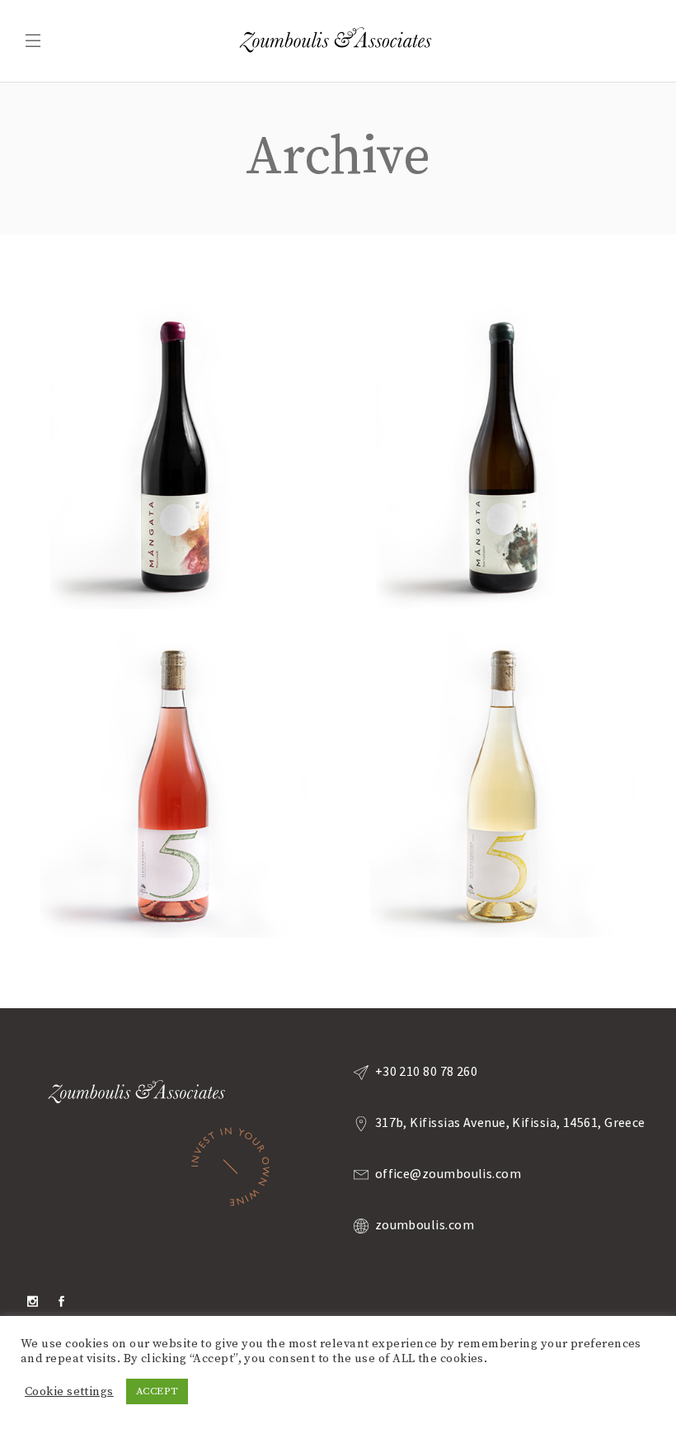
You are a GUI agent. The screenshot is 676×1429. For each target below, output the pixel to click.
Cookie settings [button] (69, 1391)
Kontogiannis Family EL (173, 448)
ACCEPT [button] (157, 1391)
